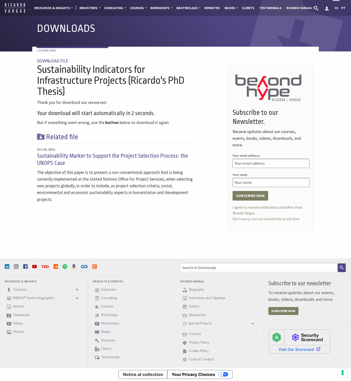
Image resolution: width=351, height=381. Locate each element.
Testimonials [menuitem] (270, 8)
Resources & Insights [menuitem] (52, 8)
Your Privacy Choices (193, 374)
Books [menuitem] (230, 8)
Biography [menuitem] (196, 289)
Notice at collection (143, 374)
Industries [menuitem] (88, 8)
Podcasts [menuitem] (19, 289)
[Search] (342, 267)
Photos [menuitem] (18, 332)
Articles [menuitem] (18, 306)
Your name (240, 175)
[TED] (45, 266)
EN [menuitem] (336, 8)
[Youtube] (35, 266)
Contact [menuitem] (194, 334)
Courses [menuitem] (137, 8)
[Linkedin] (8, 266)
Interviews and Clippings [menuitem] (206, 298)
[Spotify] (65, 266)
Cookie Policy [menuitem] (198, 350)
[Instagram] (17, 266)
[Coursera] (85, 266)
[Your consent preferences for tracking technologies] (342, 372)
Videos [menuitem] (17, 323)
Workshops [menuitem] (160, 8)
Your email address (246, 155)
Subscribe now (250, 195)
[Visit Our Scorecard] (299, 341)
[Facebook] (26, 266)
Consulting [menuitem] (113, 8)
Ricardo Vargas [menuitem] (299, 8)
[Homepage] (15, 12)
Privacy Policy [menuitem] (198, 342)
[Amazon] (74, 266)
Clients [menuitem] (248, 8)
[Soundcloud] (56, 266)
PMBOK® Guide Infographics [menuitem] (33, 298)
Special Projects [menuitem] (200, 323)
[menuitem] (316, 8)
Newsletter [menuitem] (197, 315)
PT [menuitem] (343, 8)
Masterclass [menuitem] (187, 8)
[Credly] (95, 266)
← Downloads (46, 50)
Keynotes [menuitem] (212, 8)
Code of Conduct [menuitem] (201, 359)
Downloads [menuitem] (21, 315)
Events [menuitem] (193, 306)
